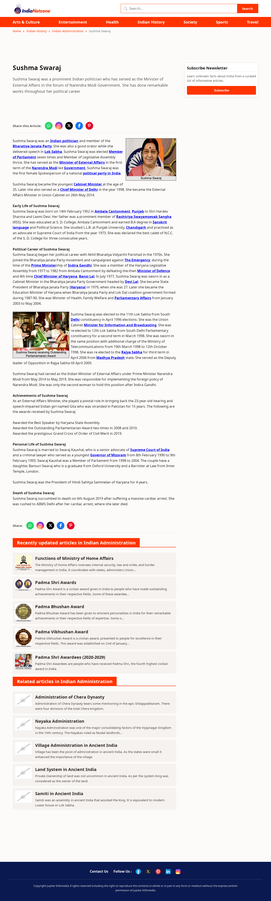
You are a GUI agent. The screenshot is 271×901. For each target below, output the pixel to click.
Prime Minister (43, 265)
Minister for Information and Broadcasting (120, 325)
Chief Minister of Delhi (79, 189)
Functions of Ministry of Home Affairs (74, 558)
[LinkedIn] (168, 871)
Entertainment (73, 22)
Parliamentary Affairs (133, 298)
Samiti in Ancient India (59, 793)
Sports (222, 22)
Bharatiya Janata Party (32, 146)
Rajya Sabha (131, 352)
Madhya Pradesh (110, 357)
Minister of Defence (153, 271)
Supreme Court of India (150, 449)
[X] (148, 871)
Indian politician (64, 140)
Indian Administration (67, 31)
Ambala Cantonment (112, 211)
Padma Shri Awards (55, 582)
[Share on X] (69, 126)
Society (190, 22)
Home (17, 31)
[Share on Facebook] (79, 126)
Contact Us (99, 871)
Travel (252, 22)
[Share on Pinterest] (89, 126)
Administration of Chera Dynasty (69, 697)
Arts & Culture (26, 22)
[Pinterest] (158, 871)
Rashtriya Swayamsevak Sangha (143, 216)
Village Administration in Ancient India (76, 745)
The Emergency (137, 260)
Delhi (75, 319)
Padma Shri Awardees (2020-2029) (70, 657)
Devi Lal (131, 281)
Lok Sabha (53, 151)
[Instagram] (178, 871)
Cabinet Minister (88, 184)
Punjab (138, 211)
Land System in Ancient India (66, 769)
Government (74, 168)
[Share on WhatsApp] (49, 126)
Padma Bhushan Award (59, 606)
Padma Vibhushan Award (61, 632)
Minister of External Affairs (82, 162)
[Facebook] (138, 871)
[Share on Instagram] (59, 126)
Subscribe (221, 90)
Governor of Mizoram (108, 455)
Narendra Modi (44, 168)
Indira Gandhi (80, 265)
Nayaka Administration (59, 721)
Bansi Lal (86, 276)
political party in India (102, 173)
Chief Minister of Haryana (55, 276)
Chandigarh (136, 227)
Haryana (78, 287)
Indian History (151, 22)
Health (112, 22)
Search (247, 8)
